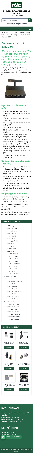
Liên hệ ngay (9, 347)
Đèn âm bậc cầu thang (15, 281)
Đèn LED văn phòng (14, 296)
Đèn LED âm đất (13, 256)
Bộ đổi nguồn (12, 248)
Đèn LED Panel (13, 309)
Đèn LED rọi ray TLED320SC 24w (24, 343)
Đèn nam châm (6, 68)
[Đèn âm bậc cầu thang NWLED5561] (9, 377)
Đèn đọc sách (12, 279)
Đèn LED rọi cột (13, 266)
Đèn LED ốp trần (13, 241)
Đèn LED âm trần (13, 228)
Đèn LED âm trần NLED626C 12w (9, 343)
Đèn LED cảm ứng (14, 311)
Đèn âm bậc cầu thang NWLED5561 (9, 385)
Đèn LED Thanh (13, 268)
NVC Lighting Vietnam (20, 449)
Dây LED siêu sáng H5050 (23, 385)
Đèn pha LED (12, 271)
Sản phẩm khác (10, 301)
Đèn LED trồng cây (14, 319)
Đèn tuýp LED (12, 233)
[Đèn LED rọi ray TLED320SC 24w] (24, 335)
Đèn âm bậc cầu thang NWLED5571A (24, 364)
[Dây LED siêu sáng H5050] (24, 377)
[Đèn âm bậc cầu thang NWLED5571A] (24, 356)
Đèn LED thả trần (13, 294)
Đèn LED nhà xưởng (14, 314)
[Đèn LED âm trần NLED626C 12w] (9, 335)
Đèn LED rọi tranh (14, 306)
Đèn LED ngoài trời (11, 251)
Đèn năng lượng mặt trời (15, 316)
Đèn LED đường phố (14, 273)
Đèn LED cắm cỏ (13, 258)
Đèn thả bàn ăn (13, 286)
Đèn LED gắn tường (14, 263)
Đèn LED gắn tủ (13, 289)
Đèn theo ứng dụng (11, 276)
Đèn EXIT (11, 243)
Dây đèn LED (12, 238)
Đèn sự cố (11, 246)
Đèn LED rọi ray (13, 231)
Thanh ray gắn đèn (14, 304)
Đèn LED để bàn (13, 284)
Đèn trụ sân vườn (13, 253)
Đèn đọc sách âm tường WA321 (9, 364)
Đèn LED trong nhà (11, 226)
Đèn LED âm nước (14, 261)
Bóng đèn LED (13, 236)
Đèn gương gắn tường (15, 291)
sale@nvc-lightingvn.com (18, 24)
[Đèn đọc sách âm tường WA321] (9, 356)
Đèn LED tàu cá (13, 299)
